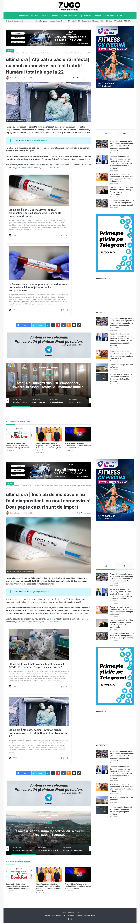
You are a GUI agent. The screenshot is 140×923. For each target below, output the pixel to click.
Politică (34, 16)
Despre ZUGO (50, 915)
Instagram (44, 140)
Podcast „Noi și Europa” (90, 21)
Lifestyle (97, 16)
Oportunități (85, 16)
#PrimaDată (118, 21)
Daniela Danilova (15, 78)
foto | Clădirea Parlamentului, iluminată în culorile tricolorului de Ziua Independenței (78, 446)
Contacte (79, 915)
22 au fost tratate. (52, 167)
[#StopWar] (69, 6)
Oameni (54, 16)
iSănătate (109, 21)
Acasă (9, 53)
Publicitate (70, 915)
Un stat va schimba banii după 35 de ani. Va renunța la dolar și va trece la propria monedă (122, 202)
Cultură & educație (69, 16)
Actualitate (23, 16)
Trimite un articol (89, 915)
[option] (69, 6)
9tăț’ (101, 21)
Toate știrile (109, 16)
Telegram (33, 140)
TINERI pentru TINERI (73, 21)
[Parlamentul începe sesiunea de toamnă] (102, 367)
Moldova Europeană (40, 21)
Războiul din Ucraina (56, 21)
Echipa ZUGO (60, 915)
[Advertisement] (115, 108)
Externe (44, 16)
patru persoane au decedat (28, 167)
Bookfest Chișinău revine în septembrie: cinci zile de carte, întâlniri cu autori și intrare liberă (18, 446)
